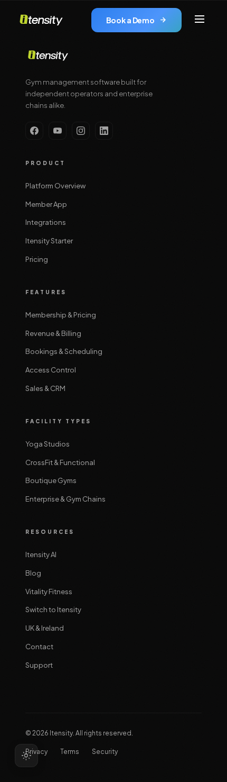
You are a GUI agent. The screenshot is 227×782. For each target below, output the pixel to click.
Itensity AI (40, 554)
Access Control (50, 370)
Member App (46, 204)
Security (105, 752)
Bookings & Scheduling (63, 351)
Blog (33, 573)
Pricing (36, 259)
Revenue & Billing (53, 333)
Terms (69, 752)
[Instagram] (81, 131)
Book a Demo (130, 20)
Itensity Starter (49, 241)
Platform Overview (55, 185)
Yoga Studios (47, 444)
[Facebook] (34, 131)
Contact (39, 646)
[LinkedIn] (104, 131)
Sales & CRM (45, 388)
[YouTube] (58, 131)
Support (39, 665)
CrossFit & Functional (60, 462)
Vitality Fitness (48, 591)
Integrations (45, 222)
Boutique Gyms (51, 480)
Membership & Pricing (60, 315)
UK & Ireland (44, 628)
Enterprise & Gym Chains (65, 499)
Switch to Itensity (53, 609)
